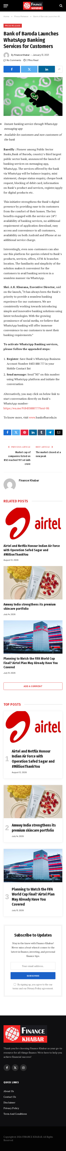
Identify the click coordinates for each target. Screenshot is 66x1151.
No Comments (14, 60)
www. (32, 417)
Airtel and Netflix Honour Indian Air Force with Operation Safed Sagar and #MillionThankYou (32, 550)
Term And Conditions (15, 1113)
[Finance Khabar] (33, 6)
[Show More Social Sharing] (59, 69)
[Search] (60, 6)
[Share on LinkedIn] (46, 69)
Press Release (12, 25)
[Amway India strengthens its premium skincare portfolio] (33, 582)
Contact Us (10, 1096)
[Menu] (6, 6)
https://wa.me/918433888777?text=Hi (26, 408)
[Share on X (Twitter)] (29, 69)
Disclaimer (9, 1102)
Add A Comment (33, 686)
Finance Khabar (22, 54)
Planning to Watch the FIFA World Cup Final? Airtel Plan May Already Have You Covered (31, 663)
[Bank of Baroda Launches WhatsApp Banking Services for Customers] (33, 96)
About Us (9, 1091)
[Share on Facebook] (12, 69)
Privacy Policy (34, 988)
